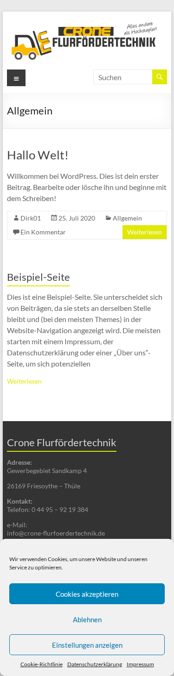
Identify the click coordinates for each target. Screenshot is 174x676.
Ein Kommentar (43, 232)
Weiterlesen (144, 232)
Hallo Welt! (38, 154)
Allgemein (127, 218)
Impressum (140, 664)
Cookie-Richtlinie (41, 664)
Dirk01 (30, 218)
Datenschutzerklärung (94, 664)
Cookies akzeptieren (87, 594)
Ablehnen (87, 619)
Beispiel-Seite (38, 277)
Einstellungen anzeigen (87, 645)
